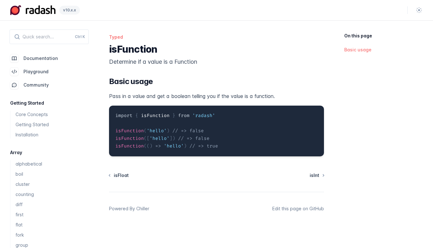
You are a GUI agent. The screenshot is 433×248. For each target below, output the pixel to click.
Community (36, 85)
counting (25, 194)
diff (19, 204)
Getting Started (32, 124)
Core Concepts (32, 114)
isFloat (121, 175)
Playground (35, 71)
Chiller (142, 208)
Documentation (40, 58)
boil (19, 174)
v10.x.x (69, 10)
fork (20, 235)
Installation (27, 134)
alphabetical (29, 163)
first (19, 214)
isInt (314, 175)
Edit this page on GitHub (298, 208)
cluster (23, 184)
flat (19, 224)
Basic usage (358, 49)
